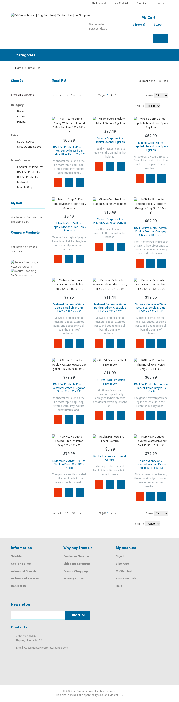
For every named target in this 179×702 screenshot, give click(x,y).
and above (29, 146)
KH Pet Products (27, 177)
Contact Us (19, 586)
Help (119, 586)
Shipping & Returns (77, 563)
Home (19, 68)
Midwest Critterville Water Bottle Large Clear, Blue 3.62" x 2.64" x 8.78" (151, 308)
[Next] (120, 95)
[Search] (160, 38)
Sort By (139, 106)
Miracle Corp (25, 187)
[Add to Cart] (58, 182)
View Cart (122, 563)
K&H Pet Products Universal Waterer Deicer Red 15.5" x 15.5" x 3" (151, 464)
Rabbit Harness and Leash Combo (110, 458)
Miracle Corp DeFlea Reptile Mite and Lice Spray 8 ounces (69, 227)
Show (149, 95)
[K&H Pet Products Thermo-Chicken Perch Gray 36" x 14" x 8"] (69, 441)
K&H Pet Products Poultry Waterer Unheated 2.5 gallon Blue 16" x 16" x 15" (69, 150)
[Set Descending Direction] (167, 105)
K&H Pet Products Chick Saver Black (110, 381)
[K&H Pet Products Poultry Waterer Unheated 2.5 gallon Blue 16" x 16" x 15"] (69, 125)
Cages (21, 116)
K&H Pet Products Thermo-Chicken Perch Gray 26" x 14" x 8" (151, 388)
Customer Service (76, 556)
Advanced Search (23, 571)
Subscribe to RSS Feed (153, 80)
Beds (20, 111)
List (60, 105)
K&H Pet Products (28, 172)
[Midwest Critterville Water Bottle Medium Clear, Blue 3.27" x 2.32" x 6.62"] (110, 284)
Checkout (142, 3)
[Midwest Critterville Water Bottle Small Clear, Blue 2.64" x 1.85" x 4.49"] (69, 284)
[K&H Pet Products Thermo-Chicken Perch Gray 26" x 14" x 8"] (151, 364)
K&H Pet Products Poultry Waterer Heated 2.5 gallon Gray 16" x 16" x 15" (69, 388)
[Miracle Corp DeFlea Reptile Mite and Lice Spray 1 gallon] (151, 123)
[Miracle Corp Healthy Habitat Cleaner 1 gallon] (110, 121)
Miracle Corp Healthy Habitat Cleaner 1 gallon (110, 140)
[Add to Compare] (80, 182)
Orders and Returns (25, 578)
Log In (160, 3)
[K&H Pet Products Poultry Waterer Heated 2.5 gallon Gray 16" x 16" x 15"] (69, 364)
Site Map (17, 556)
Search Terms (21, 563)
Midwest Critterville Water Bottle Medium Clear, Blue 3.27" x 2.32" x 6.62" (110, 308)
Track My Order (127, 578)
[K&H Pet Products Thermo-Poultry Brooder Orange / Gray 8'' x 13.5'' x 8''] (151, 206)
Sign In (120, 556)
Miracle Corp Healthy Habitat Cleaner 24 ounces (109, 220)
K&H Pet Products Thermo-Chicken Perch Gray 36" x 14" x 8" (69, 464)
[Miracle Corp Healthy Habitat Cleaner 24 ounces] (110, 201)
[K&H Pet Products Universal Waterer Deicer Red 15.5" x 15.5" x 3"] (151, 441)
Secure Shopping (75, 571)
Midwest (22, 182)
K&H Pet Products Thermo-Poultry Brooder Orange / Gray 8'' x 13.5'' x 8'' (151, 231)
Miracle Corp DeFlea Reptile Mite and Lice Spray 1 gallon (151, 146)
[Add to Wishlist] (69, 182)
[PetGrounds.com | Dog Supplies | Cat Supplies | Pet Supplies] (50, 17)
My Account (99, 3)
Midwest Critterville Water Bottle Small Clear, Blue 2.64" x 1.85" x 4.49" (69, 308)
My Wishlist (121, 3)
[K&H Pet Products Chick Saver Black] (110, 362)
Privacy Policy (73, 578)
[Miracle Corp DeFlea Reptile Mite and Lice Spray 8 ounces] (69, 203)
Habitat (21, 121)
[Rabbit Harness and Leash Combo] (110, 438)
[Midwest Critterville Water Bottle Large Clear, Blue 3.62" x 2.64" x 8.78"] (151, 284)
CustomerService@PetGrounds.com (46, 647)
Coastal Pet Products (30, 167)
